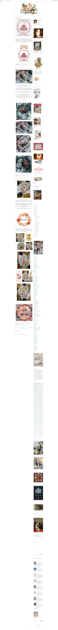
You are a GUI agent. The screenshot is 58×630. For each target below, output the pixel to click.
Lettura (36, 432)
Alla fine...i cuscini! (38, 562)
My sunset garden (36, 320)
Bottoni (39, 397)
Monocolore (35, 384)
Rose (35, 391)
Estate (38, 386)
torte (36, 423)
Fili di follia (35, 287)
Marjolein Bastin (41, 402)
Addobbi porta (40, 403)
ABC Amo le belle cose (36, 258)
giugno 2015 (36, 226)
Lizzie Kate (37, 433)
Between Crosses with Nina (37, 267)
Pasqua (35, 386)
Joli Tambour (35, 299)
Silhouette (35, 414)
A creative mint (35, 257)
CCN (38, 400)
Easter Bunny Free (38, 597)
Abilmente (40, 423)
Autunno (21, 324)
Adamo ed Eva (38, 424)
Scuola (41, 413)
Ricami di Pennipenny (36, 334)
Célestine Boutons (36, 281)
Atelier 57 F (35, 261)
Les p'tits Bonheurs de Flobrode (37, 315)
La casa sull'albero (36, 301)
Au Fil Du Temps (36, 265)
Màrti (34, 321)
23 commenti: (17, 64)
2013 (35, 234)
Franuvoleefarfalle (36, 288)
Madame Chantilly (36, 316)
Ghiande (35, 418)
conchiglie (35, 437)
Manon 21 (35, 318)
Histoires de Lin (35, 292)
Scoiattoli (38, 413)
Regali (39, 434)
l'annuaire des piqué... (40, 615)
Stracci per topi (35, 339)
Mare (34, 388)
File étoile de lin (35, 286)
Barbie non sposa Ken (36, 266)
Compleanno (35, 428)
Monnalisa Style (35, 319)
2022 (35, 207)
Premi (36, 412)
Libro (41, 396)
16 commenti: (17, 175)
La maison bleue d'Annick (37, 302)
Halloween (42, 388)
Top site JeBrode (39, 617)
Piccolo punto (40, 419)
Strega (39, 399)
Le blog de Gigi (35, 307)
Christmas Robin (38, 591)
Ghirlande (38, 388)
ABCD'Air (35, 259)
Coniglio (42, 397)
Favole (23, 324)
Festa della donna (41, 417)
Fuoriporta (42, 395)
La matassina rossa (36, 304)
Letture (38, 432)
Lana (34, 432)
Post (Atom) (18, 330)
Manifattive (35, 317)
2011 (35, 236)
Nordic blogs (40, 433)
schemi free (36, 383)
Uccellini (35, 385)
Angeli (38, 391)
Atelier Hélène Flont (36, 262)
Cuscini (41, 391)
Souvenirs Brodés (36, 337)
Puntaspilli (39, 412)
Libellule (40, 432)
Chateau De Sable (36, 272)
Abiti (42, 423)
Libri (39, 394)
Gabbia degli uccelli (39, 409)
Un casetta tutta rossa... (18, 18)
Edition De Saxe (41, 429)
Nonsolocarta (35, 322)
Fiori (40, 384)
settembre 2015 (37, 222)
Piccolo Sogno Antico (36, 329)
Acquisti (42, 399)
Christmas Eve (17, 68)
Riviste (34, 392)
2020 (35, 209)
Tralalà (35, 407)
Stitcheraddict (35, 338)
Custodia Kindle (38, 428)
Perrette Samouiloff (36, 399)
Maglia (39, 390)
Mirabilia (37, 419)
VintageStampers (36, 349)
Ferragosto (35, 409)
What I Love (39, 422)
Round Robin (35, 397)
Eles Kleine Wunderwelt (36, 285)
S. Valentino (37, 393)
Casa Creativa (36, 427)
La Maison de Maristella (36, 303)
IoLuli (34, 296)
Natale (41, 383)
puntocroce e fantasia (36, 330)
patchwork (35, 408)
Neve (34, 403)
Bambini (41, 392)
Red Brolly (35, 332)
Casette (36, 387)
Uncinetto (36, 422)
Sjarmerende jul (35, 335)
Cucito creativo (40, 385)
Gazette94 (35, 290)
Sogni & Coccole (36, 336)
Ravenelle (35, 331)
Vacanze (42, 386)
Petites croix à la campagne (37, 327)
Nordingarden (35, 323)
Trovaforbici (38, 407)
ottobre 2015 (36, 221)
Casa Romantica (40, 427)
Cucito (41, 393)
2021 (35, 208)
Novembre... (17, 179)
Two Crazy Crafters (36, 347)
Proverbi (38, 395)
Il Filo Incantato (35, 294)
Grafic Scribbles (35, 291)
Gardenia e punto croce (36, 289)
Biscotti (34, 404)
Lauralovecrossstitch (36, 305)
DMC (41, 428)
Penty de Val (35, 326)
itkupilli (35, 298)
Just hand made (38, 418)
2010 (35, 237)
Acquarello (35, 424)
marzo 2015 (36, 229)
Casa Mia (35, 270)
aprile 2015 (36, 228)
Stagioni (38, 392)
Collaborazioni (40, 387)
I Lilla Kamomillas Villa (36, 293)
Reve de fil (35, 333)
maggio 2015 (36, 227)
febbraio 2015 (37, 230)
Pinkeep (37, 434)
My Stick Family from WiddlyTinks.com (38, 558)
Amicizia (38, 408)
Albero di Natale (41, 389)
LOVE (36, 579)
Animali (18, 324)
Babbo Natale (36, 389)
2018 (35, 211)
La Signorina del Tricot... (39, 585)
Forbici (38, 402)
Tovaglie (41, 414)
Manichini (38, 398)
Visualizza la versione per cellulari (24, 328)
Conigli (38, 396)
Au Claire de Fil (35, 264)
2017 (35, 212)
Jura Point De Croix (36, 300)
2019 (35, 210)
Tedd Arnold (38, 414)
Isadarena (35, 297)
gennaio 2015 (37, 231)
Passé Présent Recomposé (36, 324)
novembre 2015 (37, 217)
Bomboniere (35, 396)
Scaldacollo (35, 421)
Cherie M (35, 273)
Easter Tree (38, 429)
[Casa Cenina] (36, 80)
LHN (34, 393)
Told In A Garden (39, 421)
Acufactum (35, 260)
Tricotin (42, 421)
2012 (35, 235)
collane (41, 407)
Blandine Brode (35, 268)
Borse (36, 404)
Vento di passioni (36, 348)
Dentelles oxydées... (36, 283)
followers (37, 437)
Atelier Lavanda (35, 263)
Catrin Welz (35, 271)
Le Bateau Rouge (36, 306)
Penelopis (35, 325)
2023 (35, 206)
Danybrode (35, 282)
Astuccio (41, 424)
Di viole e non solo (36, 284)
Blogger (40, 625)
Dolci (41, 398)
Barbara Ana (36, 400)
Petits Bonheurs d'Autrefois (37, 328)
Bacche (41, 408)
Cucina (41, 400)
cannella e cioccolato (36, 269)
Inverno (36, 390)
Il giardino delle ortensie (36, 295)
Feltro (35, 398)
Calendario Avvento (40, 404)
